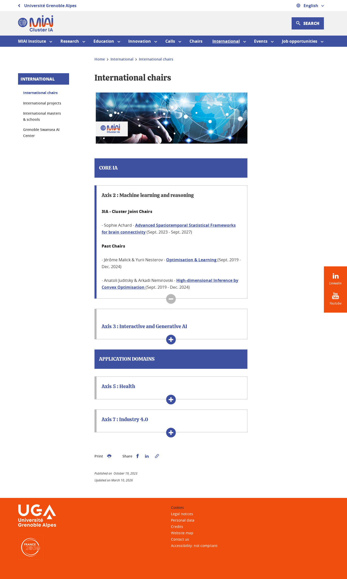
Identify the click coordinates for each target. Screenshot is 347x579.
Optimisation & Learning (191, 260)
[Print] (109, 456)
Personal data (182, 520)
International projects (42, 103)
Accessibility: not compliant (194, 545)
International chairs (40, 92)
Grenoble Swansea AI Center (41, 132)
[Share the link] (157, 456)
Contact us (180, 539)
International (38, 79)
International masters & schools (42, 116)
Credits (177, 526)
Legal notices (182, 513)
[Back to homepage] (35, 23)
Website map (182, 532)
